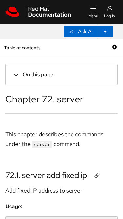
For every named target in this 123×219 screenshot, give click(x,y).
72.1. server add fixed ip (46, 175)
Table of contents (22, 47)
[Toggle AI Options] (105, 31)
